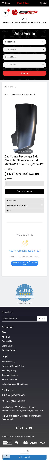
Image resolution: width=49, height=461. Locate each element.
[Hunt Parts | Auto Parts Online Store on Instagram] (26, 429)
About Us (6, 337)
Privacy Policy (8, 361)
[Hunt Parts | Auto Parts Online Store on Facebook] (17, 429)
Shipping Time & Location (24, 205)
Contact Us (7, 341)
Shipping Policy (9, 370)
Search (24, 73)
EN (23, 19)
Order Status (7, 346)
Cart (45, 3)
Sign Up (42, 319)
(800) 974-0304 (18, 395)
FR (26, 19)
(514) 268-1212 (18, 401)
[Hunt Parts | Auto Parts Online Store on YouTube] (30, 429)
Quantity (8, 179)
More (24, 210)
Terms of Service (10, 375)
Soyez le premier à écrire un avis (24, 263)
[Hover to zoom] (24, 128)
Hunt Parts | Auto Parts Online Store (21, 437)
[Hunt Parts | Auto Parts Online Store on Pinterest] (21, 429)
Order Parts (9, 87)
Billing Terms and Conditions (15, 384)
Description (24, 200)
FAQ (4, 332)
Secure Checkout (9, 379)
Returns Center (9, 350)
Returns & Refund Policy (13, 366)
